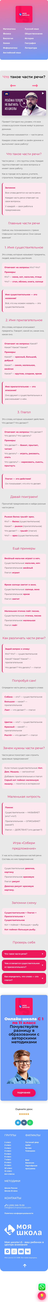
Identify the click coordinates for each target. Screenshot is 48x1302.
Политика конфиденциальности (19, 1213)
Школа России (10, 1188)
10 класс (8, 1168)
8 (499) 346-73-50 (15, 1205)
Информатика (10, 48)
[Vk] (28, 1251)
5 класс (7, 1154)
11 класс (8, 1171)
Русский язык (32, 29)
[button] (24, 103)
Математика (9, 29)
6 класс (7, 1156)
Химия (6, 43)
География (30, 43)
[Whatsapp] (14, 1251)
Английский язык (12, 52)
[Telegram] (7, 1251)
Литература (31, 48)
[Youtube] (21, 1251)
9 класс (7, 1165)
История (29, 38)
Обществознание (33, 33)
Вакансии (29, 1163)
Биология (8, 38)
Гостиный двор (32, 1142)
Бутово (28, 1148)
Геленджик (30, 1151)
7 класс (7, 1159)
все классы (9, 1174)
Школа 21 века (10, 1191)
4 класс (7, 1151)
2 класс (7, 1145)
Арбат (28, 1145)
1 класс (8, 1142)
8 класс (7, 1162)
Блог (27, 1160)
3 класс (7, 1148)
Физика (7, 33)
